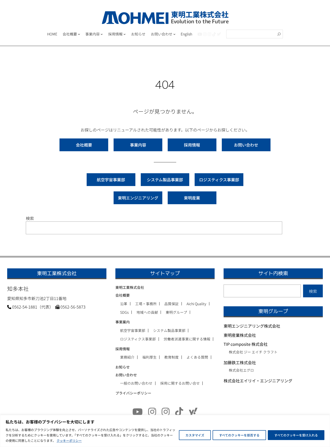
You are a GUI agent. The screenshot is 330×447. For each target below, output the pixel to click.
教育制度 (171, 357)
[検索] (279, 34)
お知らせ (122, 367)
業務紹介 (127, 357)
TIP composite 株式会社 (246, 344)
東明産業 (192, 198)
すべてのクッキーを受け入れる (296, 435)
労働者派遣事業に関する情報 (187, 339)
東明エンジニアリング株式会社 (252, 326)
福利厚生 (149, 357)
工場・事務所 (146, 304)
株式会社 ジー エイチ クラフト (253, 352)
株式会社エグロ (241, 370)
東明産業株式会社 (240, 335)
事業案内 (122, 321)
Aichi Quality (196, 304)
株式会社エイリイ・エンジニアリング (258, 380)
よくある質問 (197, 357)
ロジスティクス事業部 (219, 179)
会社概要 (84, 145)
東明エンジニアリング (138, 198)
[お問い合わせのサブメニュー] (174, 34)
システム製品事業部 (165, 179)
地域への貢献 (147, 312)
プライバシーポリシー (133, 393)
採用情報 (192, 145)
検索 (30, 218)
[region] (165, 431)
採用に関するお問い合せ (180, 383)
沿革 (123, 304)
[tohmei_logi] (209, 34)
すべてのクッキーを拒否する (239, 435)
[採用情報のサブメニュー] (124, 34)
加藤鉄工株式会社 (240, 362)
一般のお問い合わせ (136, 383)
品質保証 (171, 304)
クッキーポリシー (69, 440)
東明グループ (176, 312)
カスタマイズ (194, 435)
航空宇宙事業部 (111, 179)
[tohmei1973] (205, 34)
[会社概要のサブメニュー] (79, 34)
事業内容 (138, 145)
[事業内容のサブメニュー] (102, 34)
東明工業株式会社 (129, 287)
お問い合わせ (246, 145)
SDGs (124, 312)
